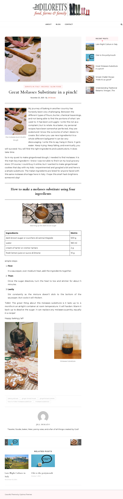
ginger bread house (29, 398)
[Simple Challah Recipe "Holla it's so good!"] (76, 442)
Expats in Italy (32, 86)
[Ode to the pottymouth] (10, 442)
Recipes (45, 86)
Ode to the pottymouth (42, 473)
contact (69, 24)
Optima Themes (25, 494)
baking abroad (13, 398)
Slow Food (56, 86)
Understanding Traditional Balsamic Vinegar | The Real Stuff (106, 89)
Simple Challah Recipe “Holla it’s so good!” (105, 78)
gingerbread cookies (47, 398)
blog (58, 24)
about (49, 24)
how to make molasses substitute (20, 401)
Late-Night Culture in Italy (106, 44)
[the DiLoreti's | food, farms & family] (61, 9)
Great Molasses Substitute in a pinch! (107, 67)
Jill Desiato (52, 98)
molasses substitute (42, 401)
